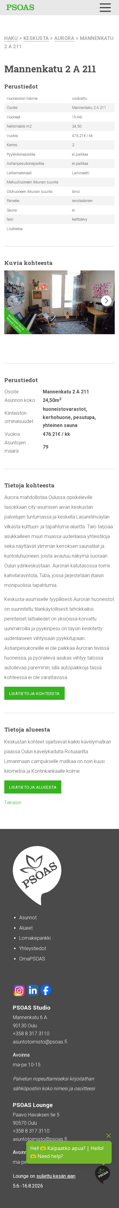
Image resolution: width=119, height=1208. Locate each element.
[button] (106, 300)
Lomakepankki (35, 938)
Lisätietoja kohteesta (34, 693)
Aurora (64, 38)
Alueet (26, 928)
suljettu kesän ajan (55, 1176)
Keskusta (36, 38)
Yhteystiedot (32, 948)
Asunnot (28, 917)
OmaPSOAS (32, 959)
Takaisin (12, 802)
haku (11, 38)
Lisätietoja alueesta (32, 787)
